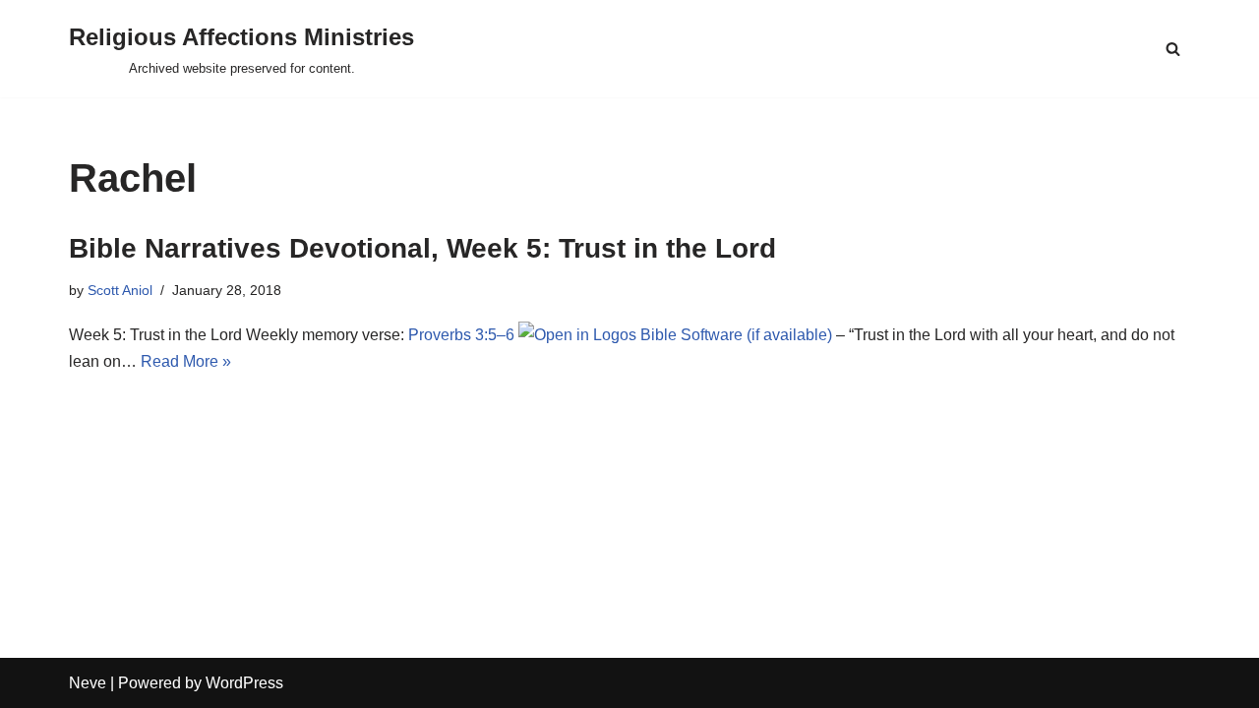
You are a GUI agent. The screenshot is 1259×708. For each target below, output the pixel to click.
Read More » (186, 361)
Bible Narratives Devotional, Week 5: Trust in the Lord (422, 248)
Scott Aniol (120, 290)
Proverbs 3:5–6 (461, 334)
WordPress (244, 683)
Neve (87, 683)
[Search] (1173, 48)
